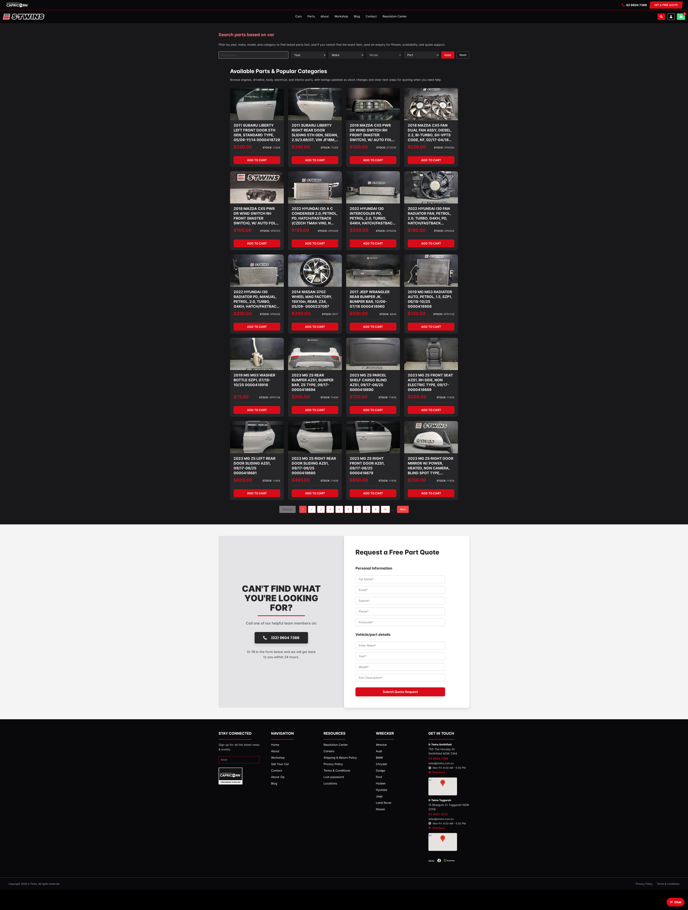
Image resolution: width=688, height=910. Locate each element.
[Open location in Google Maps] (442, 786)
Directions (438, 772)
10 (385, 509)
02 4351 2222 (438, 814)
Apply (447, 54)
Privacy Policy (644, 883)
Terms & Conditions (668, 883)
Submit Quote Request (400, 692)
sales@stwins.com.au (441, 763)
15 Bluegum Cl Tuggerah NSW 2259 (448, 807)
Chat (677, 902)
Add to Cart (257, 160)
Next (403, 509)
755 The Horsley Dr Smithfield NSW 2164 (442, 751)
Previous (287, 509)
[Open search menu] (661, 16)
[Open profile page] (671, 16)
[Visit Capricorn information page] (17, 5)
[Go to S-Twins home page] (23, 16)
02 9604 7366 (636, 5)
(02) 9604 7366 (285, 638)
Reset (463, 54)
